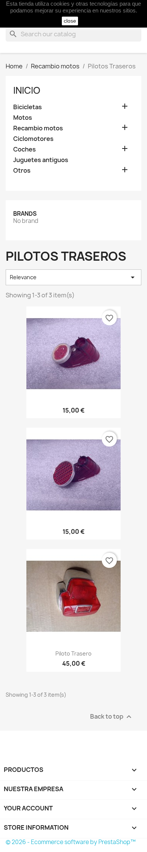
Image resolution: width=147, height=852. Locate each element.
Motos (22, 118)
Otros (22, 171)
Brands (25, 214)
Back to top (111, 716)
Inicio (26, 90)
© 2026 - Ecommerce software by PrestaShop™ (71, 842)
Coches (24, 149)
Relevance (73, 277)
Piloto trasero (73, 653)
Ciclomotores (33, 139)
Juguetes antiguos (40, 160)
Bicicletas (27, 107)
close (70, 21)
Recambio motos (38, 128)
